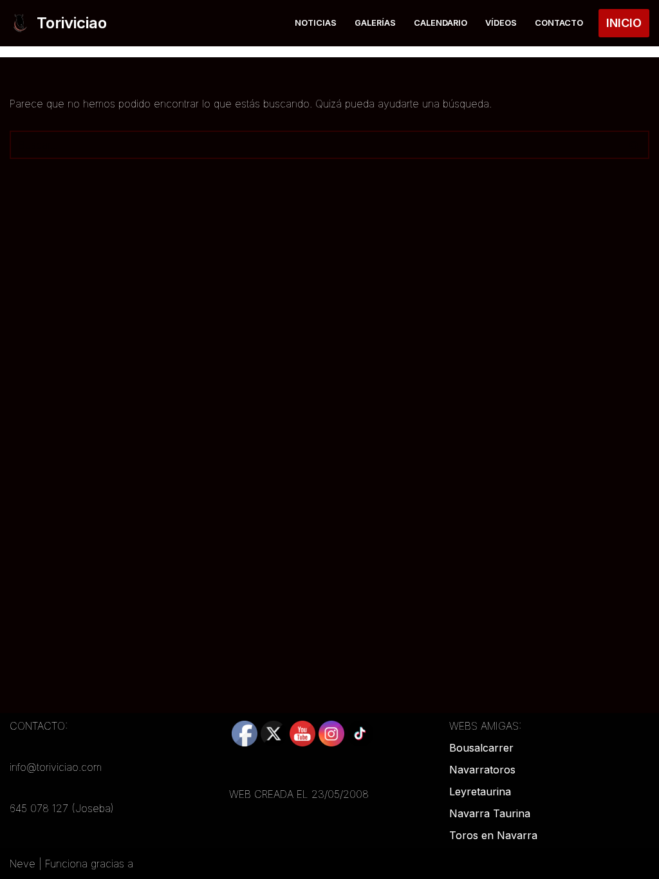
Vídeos (501, 23)
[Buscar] (634, 145)
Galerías (375, 23)
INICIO (624, 23)
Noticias (316, 23)
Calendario (440, 23)
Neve (22, 863)
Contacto (559, 23)
